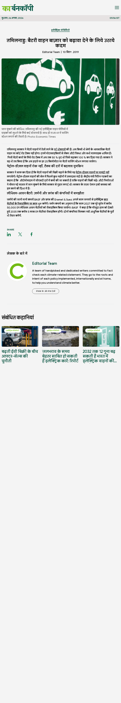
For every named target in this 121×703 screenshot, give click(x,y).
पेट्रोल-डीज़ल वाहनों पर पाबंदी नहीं (92, 172)
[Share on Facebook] (31, 234)
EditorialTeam (51, 52)
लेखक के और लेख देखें (45, 291)
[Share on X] (20, 234)
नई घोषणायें (60, 149)
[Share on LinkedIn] (9, 234)
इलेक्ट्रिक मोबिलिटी (60, 30)
